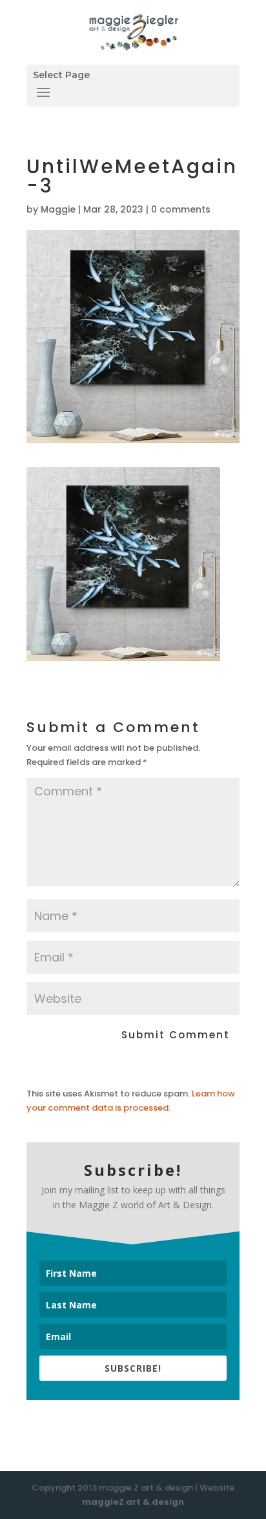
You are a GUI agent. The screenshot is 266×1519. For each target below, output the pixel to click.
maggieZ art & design (133, 1502)
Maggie (58, 209)
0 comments (180, 209)
